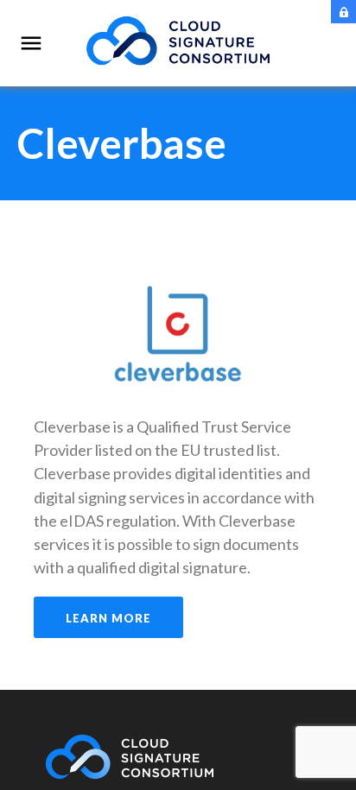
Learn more (108, 618)
